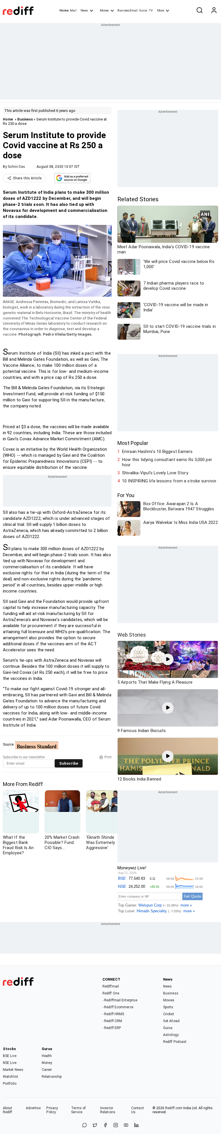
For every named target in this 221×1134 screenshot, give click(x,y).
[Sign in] (213, 10)
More (160, 10)
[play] (168, 659)
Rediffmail (110, 986)
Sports (168, 1007)
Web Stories (131, 635)
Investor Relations (107, 1110)
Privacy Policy (52, 1110)
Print (108, 757)
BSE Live (9, 1056)
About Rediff (7, 1110)
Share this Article (27, 178)
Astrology (171, 1035)
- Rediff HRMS (113, 1014)
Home (64, 10)
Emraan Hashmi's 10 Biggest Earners (157, 451)
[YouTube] (126, 1125)
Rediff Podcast (174, 1042)
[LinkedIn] (136, 1125)
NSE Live (9, 1063)
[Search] (199, 10)
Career (47, 1070)
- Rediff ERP (111, 1028)
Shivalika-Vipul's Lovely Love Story (155, 472)
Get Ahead (171, 1021)
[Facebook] (105, 1125)
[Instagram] (115, 1125)
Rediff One (110, 993)
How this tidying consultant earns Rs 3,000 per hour (167, 462)
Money (104, 10)
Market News (13, 1070)
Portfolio (9, 1084)
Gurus (143, 10)
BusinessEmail (127, 10)
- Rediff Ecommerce (117, 1007)
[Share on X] (95, 1125)
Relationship (52, 1077)
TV (151, 10)
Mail (73, 10)
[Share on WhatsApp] (84, 1125)
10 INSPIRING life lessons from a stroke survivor (169, 481)
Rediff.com (173, 1108)
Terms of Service (78, 1110)
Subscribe (68, 763)
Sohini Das (16, 167)
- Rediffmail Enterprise (119, 1000)
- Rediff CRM (112, 1021)
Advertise (33, 1108)
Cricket (168, 1014)
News (84, 10)
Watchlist (10, 1077)
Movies (169, 1000)
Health (47, 1056)
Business (25, 119)
